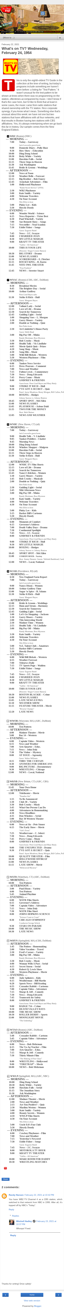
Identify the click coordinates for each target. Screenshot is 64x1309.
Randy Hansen (16, 1195)
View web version (32, 1300)
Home (32, 1295)
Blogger (37, 1306)
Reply (11, 1209)
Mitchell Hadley (24, 1221)
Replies (15, 1216)
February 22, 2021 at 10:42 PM (39, 1195)
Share (5, 1179)
